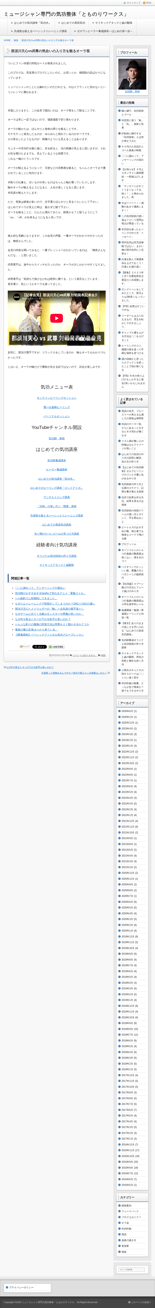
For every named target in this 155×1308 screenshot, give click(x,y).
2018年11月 (128, 1011)
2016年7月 (127, 1173)
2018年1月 (127, 1069)
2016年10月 (128, 1156)
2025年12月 (128, 722)
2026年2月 (127, 717)
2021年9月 (127, 838)
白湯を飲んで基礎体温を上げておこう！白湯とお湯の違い (133, 263)
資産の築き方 (129, 1240)
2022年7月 (127, 780)
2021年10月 (128, 832)
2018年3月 (127, 1057)
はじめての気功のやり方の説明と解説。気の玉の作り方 (133, 458)
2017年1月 (127, 1138)
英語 (124, 1234)
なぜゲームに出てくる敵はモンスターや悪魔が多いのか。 (49, 613)
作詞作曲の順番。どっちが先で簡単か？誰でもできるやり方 (133, 687)
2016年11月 (128, 1150)
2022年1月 (127, 815)
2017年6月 (127, 1110)
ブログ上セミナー (131, 1217)
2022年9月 (127, 768)
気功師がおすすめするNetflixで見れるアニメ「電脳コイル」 (50, 593)
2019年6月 (127, 971)
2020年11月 (128, 878)
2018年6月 (127, 1040)
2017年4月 (127, 1121)
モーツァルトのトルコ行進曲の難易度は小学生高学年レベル (133, 600)
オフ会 (125, 1222)
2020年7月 (127, 896)
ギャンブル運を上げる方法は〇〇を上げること (133, 336)
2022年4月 (127, 797)
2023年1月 (127, 745)
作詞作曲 (126, 1228)
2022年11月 (128, 757)
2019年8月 (127, 959)
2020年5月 (127, 907)
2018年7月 (127, 1034)
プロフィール (129, 544)
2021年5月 (127, 849)
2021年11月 (128, 826)
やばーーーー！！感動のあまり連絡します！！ (133, 207)
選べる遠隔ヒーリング (56, 407)
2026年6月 (127, 711)
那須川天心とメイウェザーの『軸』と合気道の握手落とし (49, 608)
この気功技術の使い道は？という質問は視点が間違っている (133, 220)
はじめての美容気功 (73, 22)
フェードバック (130, 1211)
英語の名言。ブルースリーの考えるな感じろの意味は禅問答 (133, 415)
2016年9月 (127, 1161)
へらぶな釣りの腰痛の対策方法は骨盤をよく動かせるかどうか (52, 624)
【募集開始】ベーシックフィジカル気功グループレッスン (49, 634)
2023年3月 (127, 734)
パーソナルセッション (56, 416)
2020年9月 (127, 884)
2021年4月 (127, 855)
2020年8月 (127, 890)
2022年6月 (127, 786)
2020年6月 (127, 901)
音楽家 (125, 1246)
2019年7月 (127, 965)
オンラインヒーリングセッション (57, 397)
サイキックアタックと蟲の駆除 (113, 22)
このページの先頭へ (140, 1302)
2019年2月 (127, 994)
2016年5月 (127, 1185)
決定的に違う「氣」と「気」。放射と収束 (133, 124)
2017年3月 (127, 1127)
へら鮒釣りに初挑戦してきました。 (36, 598)
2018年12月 (128, 1005)
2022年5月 (127, 792)
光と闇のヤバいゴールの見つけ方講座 (56, 533)
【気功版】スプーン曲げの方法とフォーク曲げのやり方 (133, 587)
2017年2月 (127, 1133)
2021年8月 (127, 844)
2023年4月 (127, 728)
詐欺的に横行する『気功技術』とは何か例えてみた (133, 137)
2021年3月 (127, 861)
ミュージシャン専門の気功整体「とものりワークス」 (66, 14)
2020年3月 (127, 919)
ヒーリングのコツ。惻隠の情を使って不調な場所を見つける (133, 349)
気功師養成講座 (56, 460)
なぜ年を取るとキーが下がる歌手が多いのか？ (43, 619)
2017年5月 (127, 1115)
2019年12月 (128, 936)
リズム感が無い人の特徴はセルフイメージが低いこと (133, 445)
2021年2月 (127, 867)
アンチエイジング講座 (56, 497)
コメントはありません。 (85, 655)
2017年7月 (127, 1104)
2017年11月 (128, 1081)
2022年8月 (127, 774)
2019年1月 (127, 1000)
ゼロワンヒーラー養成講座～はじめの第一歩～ (105, 31)
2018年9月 (127, 1023)
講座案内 (126, 1205)
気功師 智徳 (57, 438)
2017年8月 (127, 1098)
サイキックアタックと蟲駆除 (57, 564)
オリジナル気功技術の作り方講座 (57, 555)
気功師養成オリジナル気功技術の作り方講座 (133, 644)
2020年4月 (127, 913)
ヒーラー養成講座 (56, 469)
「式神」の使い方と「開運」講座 (57, 506)
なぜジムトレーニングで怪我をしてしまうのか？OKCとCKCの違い (55, 603)
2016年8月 (127, 1167)
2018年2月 (127, 1063)
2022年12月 (128, 751)
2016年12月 (128, 1144)
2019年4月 (127, 982)
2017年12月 (128, 1075)
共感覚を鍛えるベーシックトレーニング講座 (40, 31)
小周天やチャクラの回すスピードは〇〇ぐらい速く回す (133, 674)
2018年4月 (127, 1052)
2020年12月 (128, 872)
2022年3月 (127, 803)
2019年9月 (127, 953)
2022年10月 (128, 763)
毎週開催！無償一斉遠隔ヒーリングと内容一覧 (133, 614)
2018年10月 (128, 1017)
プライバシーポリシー (21, 1287)
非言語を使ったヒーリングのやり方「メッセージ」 (133, 233)
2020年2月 (127, 925)
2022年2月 (127, 809)
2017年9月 (127, 1092)
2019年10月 (128, 948)
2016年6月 (127, 1179)
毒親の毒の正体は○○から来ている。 (36, 629)
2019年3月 (127, 988)
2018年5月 (127, 1046)
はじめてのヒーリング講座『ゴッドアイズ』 (56, 487)
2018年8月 (127, 1029)
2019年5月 (127, 977)
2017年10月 (128, 1086)
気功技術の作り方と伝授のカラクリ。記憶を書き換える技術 (133, 488)
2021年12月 (128, 821)
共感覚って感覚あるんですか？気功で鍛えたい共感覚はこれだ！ (74, 673)
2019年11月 (128, 942)
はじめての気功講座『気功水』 (32, 22)
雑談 (103, 655)
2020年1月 (127, 930)
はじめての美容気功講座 (56, 524)
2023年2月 (127, 740)
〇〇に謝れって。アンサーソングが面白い (40, 587)
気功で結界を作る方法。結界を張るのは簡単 (133, 501)
